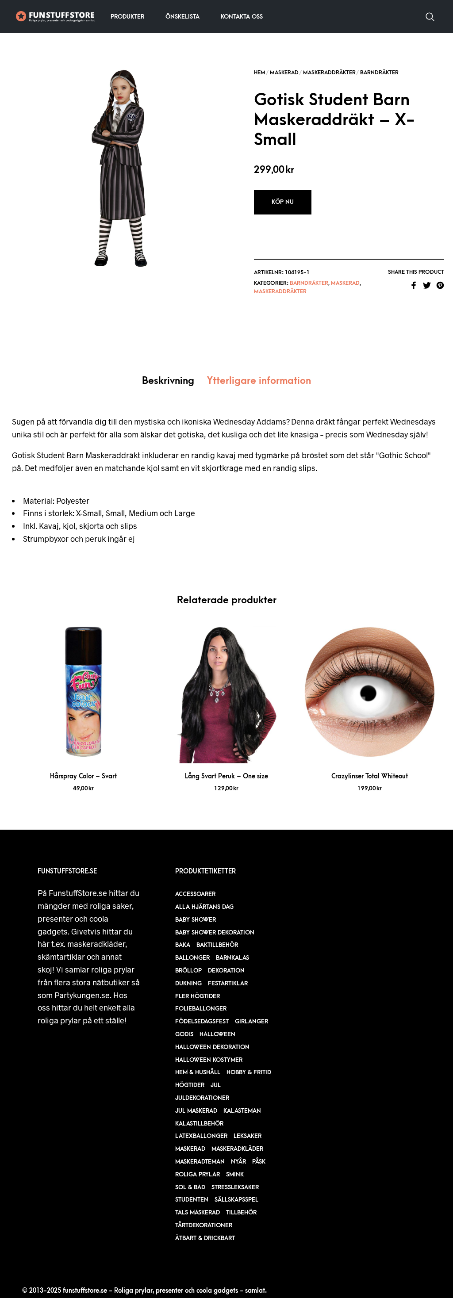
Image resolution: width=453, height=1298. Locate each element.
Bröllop (188, 970)
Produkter (127, 16)
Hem (259, 72)
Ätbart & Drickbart (205, 1238)
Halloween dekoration (212, 1047)
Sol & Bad (190, 1187)
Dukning (188, 983)
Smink (235, 1174)
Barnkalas (232, 957)
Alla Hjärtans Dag (204, 907)
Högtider (189, 1085)
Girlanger (251, 1021)
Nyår (238, 1161)
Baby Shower (195, 919)
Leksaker (247, 1136)
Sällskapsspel (236, 1199)
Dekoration (226, 970)
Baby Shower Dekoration (214, 932)
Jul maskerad (196, 1110)
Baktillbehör (217, 945)
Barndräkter (379, 72)
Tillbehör (241, 1212)
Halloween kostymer (208, 1060)
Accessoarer (195, 894)
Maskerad (284, 72)
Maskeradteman (200, 1161)
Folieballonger (200, 1008)
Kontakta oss (242, 16)
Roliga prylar (197, 1174)
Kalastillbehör (199, 1123)
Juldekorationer (202, 1098)
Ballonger (192, 957)
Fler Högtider (197, 996)
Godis (184, 1034)
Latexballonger (201, 1136)
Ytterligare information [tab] (259, 381)
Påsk (258, 1161)
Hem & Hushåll (197, 1072)
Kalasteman (242, 1110)
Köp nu (283, 202)
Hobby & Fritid (248, 1072)
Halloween (217, 1034)
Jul (216, 1085)
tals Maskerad (197, 1212)
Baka (182, 945)
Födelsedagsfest (202, 1021)
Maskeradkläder (237, 1148)
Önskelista (182, 16)
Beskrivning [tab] (168, 381)
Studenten (191, 1199)
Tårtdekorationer (203, 1225)
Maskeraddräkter (329, 72)
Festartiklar (228, 983)
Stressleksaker (235, 1187)
